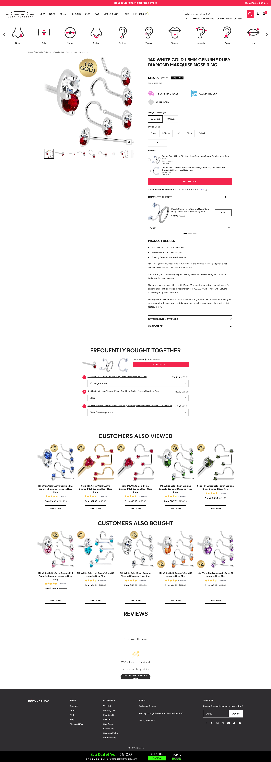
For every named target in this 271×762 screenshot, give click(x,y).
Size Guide (108, 724)
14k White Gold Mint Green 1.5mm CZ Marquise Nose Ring (95, 575)
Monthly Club (109, 710)
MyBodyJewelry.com (135, 748)
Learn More (165, 163)
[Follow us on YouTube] (228, 723)
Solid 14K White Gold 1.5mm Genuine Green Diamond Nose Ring (215, 487)
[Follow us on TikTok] (234, 723)
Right (189, 133)
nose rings (205, 18)
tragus (239, 18)
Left (178, 133)
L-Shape (166, 133)
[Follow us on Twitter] (212, 723)
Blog (72, 719)
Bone (153, 133)
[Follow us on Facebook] (206, 723)
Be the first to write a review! (135, 676)
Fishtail (201, 133)
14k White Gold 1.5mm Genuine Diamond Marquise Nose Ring (135, 575)
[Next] (266, 35)
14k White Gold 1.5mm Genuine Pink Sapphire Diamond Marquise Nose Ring (55, 576)
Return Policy (109, 737)
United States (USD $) (255, 3)
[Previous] (4, 35)
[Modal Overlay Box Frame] (135, 756)
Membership (109, 715)
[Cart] (264, 14)
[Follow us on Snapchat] (240, 723)
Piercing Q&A (76, 724)
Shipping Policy (110, 733)
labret (222, 18)
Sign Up (235, 714)
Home (30, 52)
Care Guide (108, 728)
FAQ (72, 715)
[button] (31, 462)
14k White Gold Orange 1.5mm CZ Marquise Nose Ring (175, 575)
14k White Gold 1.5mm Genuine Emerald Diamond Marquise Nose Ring (175, 489)
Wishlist (107, 706)
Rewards (107, 719)
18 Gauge (171, 119)
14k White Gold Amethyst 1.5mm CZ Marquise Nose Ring (215, 575)
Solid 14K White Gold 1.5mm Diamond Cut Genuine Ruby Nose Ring (135, 489)
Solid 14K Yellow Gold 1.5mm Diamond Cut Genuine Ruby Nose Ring (95, 489)
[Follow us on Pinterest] (223, 723)
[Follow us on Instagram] (217, 723)
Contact (74, 706)
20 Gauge (155, 119)
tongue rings (231, 18)
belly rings (214, 18)
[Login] (258, 14)
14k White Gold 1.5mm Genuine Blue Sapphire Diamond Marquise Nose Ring (55, 489)
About (73, 710)
